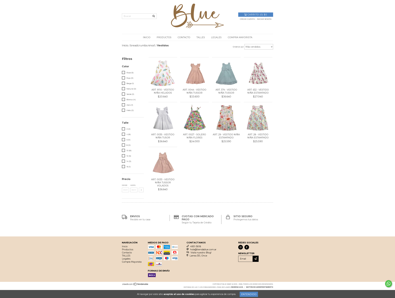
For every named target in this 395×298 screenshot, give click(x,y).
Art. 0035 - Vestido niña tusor (162, 136)
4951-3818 (195, 246)
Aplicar (141, 190)
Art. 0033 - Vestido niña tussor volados (163, 182)
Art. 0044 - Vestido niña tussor (194, 91)
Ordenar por (238, 47)
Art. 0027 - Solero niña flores (194, 136)
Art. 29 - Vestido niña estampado (226, 136)
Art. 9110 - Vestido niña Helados (163, 91)
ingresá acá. (237, 287)
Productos (164, 37)
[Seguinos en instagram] (240, 247)
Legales (216, 37)
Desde (124, 185)
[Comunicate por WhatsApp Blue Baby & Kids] (388, 283)
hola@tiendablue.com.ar (203, 249)
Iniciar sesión (264, 19)
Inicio (146, 37)
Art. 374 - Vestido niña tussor (226, 91)
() (257, 14)
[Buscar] (154, 16)
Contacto (184, 37)
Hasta (132, 185)
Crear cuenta (247, 19)
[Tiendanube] (135, 285)
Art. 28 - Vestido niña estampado (258, 136)
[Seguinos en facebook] (246, 247)
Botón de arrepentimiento (259, 287)
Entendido (248, 294)
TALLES (200, 37)
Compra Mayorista (240, 37)
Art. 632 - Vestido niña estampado (258, 91)
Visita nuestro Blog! (201, 252)
